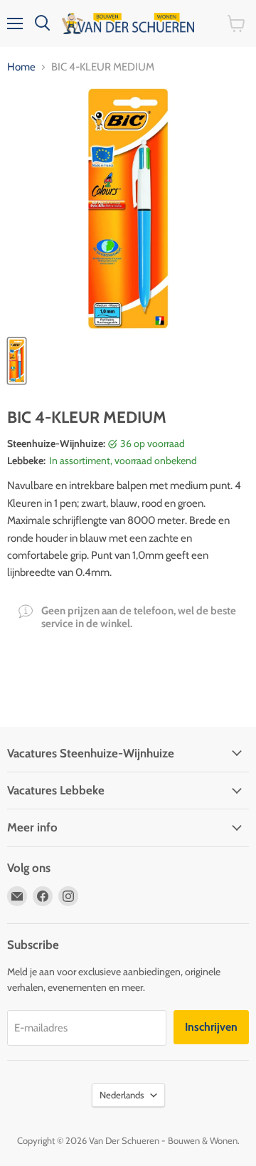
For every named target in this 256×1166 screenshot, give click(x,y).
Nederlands (122, 1095)
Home (21, 67)
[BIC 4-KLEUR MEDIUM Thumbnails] (17, 361)
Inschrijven (211, 1027)
